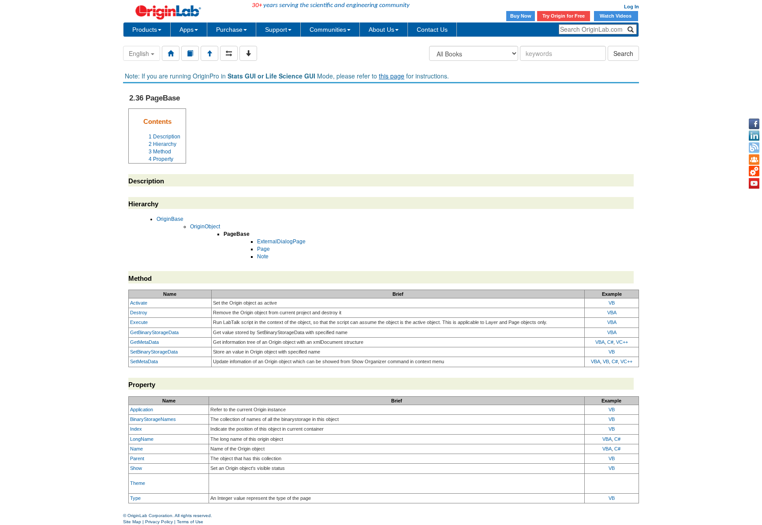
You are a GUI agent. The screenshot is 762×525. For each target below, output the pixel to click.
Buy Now (520, 16)
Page (263, 249)
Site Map (132, 521)
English (140, 53)
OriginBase (170, 219)
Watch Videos (616, 16)
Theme (137, 483)
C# (610, 342)
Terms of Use (190, 521)
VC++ (622, 342)
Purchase (229, 29)
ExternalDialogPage (281, 241)
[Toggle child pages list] (248, 53)
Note (263, 256)
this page (391, 75)
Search (623, 53)
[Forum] (754, 159)
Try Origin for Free (563, 16)
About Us (381, 29)
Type (135, 498)
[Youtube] (754, 183)
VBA (611, 312)
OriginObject (205, 226)
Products (144, 29)
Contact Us (432, 29)
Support (276, 29)
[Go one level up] (209, 53)
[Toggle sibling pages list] (229, 53)
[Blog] (754, 147)
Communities (328, 29)
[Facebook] (754, 124)
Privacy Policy (159, 521)
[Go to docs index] (170, 53)
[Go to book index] (190, 53)
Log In (631, 6)
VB (612, 302)
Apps (186, 29)
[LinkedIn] (754, 135)
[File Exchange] (754, 171)
